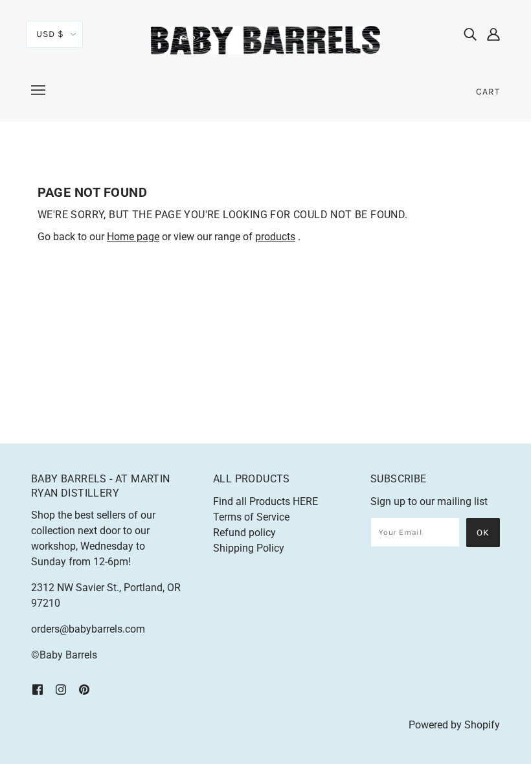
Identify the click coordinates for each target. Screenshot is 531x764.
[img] (470, 34)
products (275, 236)
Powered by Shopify (454, 725)
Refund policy (244, 532)
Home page (133, 236)
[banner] (265, 39)
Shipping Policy (248, 548)
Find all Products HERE (265, 501)
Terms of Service (251, 517)
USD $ (50, 33)
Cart (488, 91)
